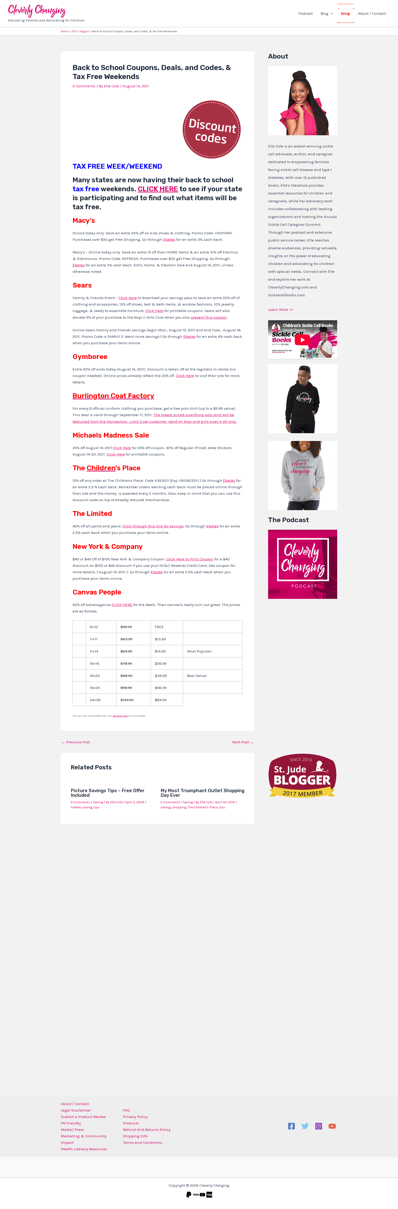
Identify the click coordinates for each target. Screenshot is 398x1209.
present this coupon (209, 317)
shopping (179, 807)
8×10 (94, 626)
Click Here (128, 297)
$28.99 (161, 663)
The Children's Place (203, 807)
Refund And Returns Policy (146, 1129)
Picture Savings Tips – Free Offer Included (108, 793)
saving (87, 807)
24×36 (95, 699)
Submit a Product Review (83, 1116)
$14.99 (160, 651)
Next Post (243, 742)
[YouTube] (332, 1126)
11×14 (94, 651)
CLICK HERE (158, 189)
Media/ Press (72, 1129)
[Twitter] (305, 1126)
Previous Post (75, 742)
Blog (324, 13)
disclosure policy (120, 716)
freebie (76, 807)
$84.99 (161, 699)
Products (131, 1123)
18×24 (95, 687)
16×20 (95, 675)
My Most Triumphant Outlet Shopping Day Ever (202, 793)
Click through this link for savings (153, 526)
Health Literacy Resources (84, 1149)
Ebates (169, 239)
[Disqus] (157, 887)
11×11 (93, 639)
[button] (330, 13)
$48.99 (161, 687)
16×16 (94, 663)
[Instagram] (318, 1126)
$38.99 (161, 675)
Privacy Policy (135, 1116)
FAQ (126, 1110)
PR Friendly (71, 1123)
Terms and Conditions (142, 1142)
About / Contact (372, 13)
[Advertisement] (302, 675)
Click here (154, 310)
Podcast (305, 13)
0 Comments (84, 86)
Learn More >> (280, 309)
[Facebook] (291, 1126)
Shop (345, 13)
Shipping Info (135, 1136)
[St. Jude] (302, 775)
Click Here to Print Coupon (189, 559)
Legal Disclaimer (76, 1110)
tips (97, 807)
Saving (98, 802)
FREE (159, 626)
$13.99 (160, 639)
